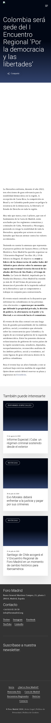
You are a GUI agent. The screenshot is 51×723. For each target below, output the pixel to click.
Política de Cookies (31, 712)
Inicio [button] (11, 687)
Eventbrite (21, 375)
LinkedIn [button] (19, 624)
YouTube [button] (7, 624)
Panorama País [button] (14, 692)
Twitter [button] (6, 619)
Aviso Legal (30, 709)
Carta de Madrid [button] (32, 692)
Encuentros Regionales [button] (18, 696)
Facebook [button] (30, 619)
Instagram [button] (18, 619)
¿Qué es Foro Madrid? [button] (28, 687)
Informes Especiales (19, 405)
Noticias (13, 463)
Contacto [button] (23, 701)
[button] (46, 6)
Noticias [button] (36, 696)
